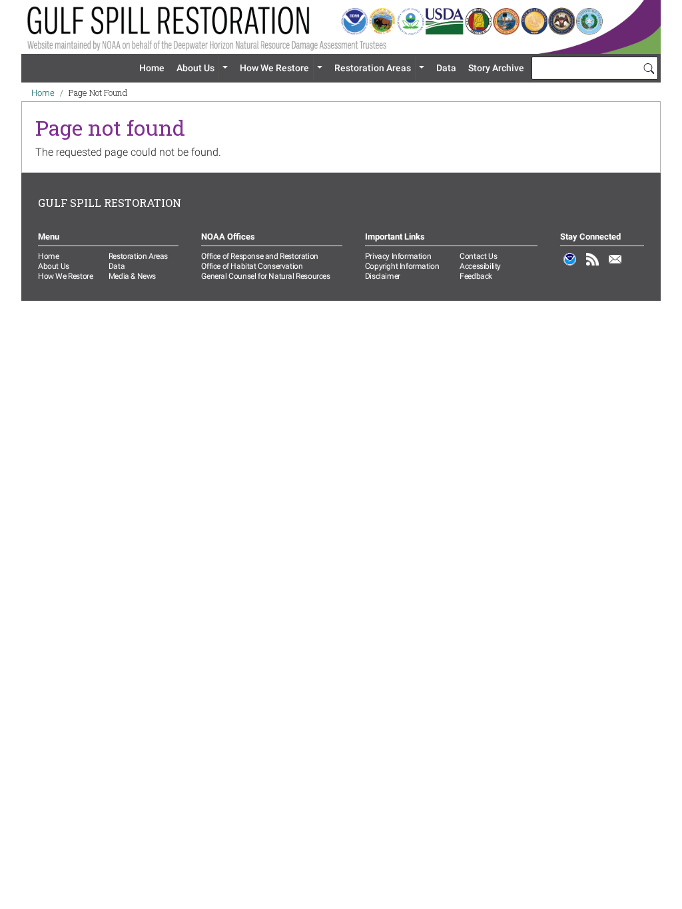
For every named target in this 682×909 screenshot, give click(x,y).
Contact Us (478, 256)
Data (446, 68)
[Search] (648, 68)
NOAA (570, 266)
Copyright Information (402, 266)
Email (615, 266)
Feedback (476, 276)
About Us (195, 68)
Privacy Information (398, 256)
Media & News (132, 276)
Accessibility (480, 266)
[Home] (341, 27)
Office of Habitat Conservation (251, 266)
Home (152, 68)
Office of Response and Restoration (259, 256)
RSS (592, 266)
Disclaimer (382, 276)
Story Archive (496, 68)
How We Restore (274, 68)
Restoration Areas (372, 68)
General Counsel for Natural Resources (265, 276)
